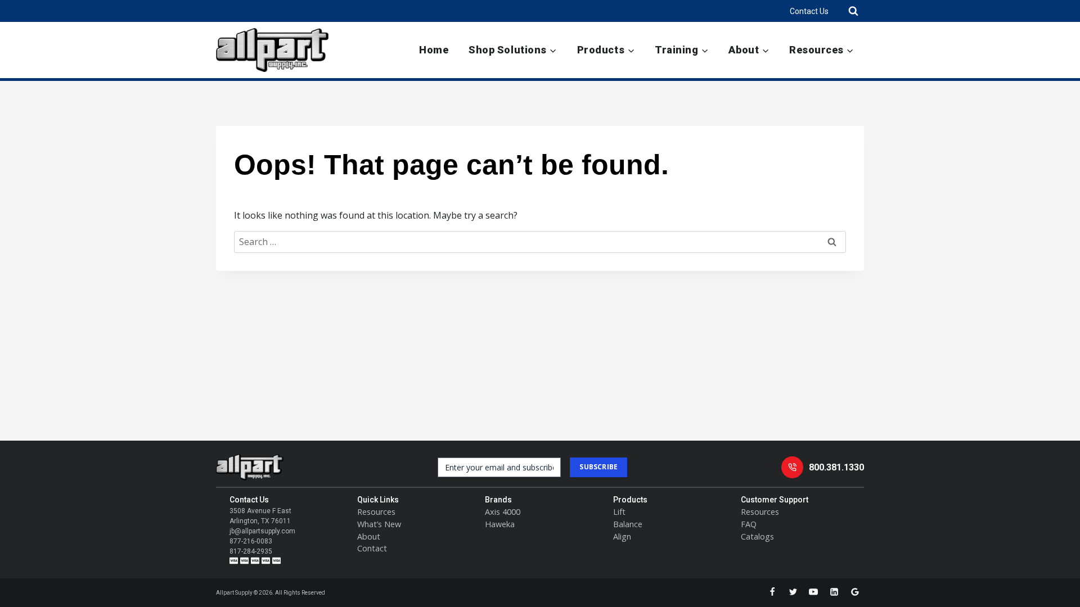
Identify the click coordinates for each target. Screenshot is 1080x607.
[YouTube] (813, 592)
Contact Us (809, 11)
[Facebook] (772, 592)
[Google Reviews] (855, 592)
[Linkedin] (834, 592)
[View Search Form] (853, 11)
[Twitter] (793, 592)
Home (433, 50)
